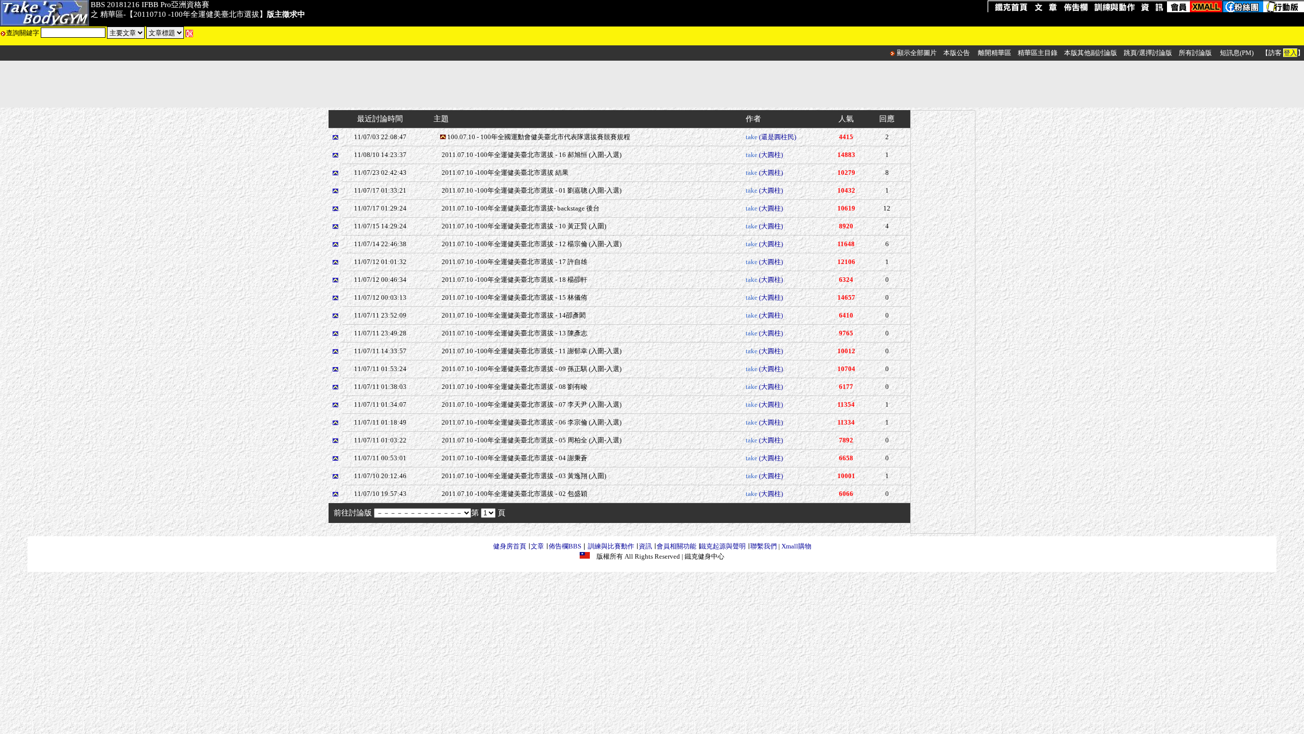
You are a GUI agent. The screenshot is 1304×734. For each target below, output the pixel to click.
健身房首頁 (509, 546)
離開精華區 (994, 53)
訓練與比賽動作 (611, 546)
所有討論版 (1195, 53)
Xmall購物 (796, 546)
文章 (537, 546)
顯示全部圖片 (917, 53)
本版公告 (956, 53)
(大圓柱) (771, 155)
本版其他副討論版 (1090, 53)
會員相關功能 (676, 546)
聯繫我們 (763, 546)
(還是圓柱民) (777, 137)
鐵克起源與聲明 (722, 546)
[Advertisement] (652, 84)
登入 (1290, 53)
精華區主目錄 (1037, 53)
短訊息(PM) (1237, 53)
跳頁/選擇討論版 (1148, 53)
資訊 (645, 546)
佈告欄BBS (565, 546)
